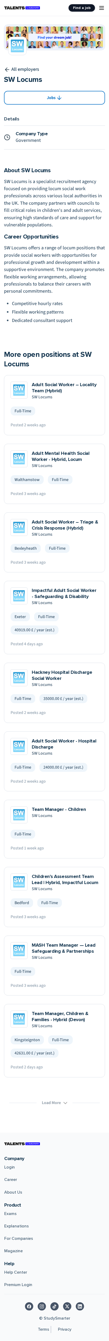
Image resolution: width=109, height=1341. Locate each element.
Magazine (13, 1251)
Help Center (15, 1272)
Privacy (64, 1329)
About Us (13, 1192)
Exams (10, 1213)
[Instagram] (42, 1306)
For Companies (18, 1238)
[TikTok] (54, 1306)
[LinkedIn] (80, 1306)
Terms (43, 1329)
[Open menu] (101, 8)
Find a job (81, 8)
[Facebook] (29, 1306)
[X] (67, 1306)
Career (10, 1179)
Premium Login (18, 1284)
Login (9, 1167)
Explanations (16, 1226)
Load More (51, 1103)
